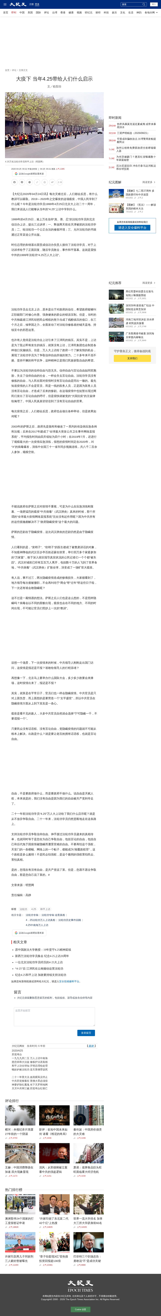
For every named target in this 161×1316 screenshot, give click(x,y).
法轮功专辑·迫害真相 (53, 915)
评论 (46, 12)
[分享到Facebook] (14, 182)
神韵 (139, 12)
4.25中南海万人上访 (37, 925)
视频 (79, 12)
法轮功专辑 (32, 915)
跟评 (91, 1046)
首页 (5, 12)
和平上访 (45, 909)
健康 (71, 12)
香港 (62, 12)
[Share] (7, 1138)
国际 (38, 12)
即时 (13, 12)
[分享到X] (29, 182)
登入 (154, 4)
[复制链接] (37, 182)
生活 (130, 12)
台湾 (54, 12)
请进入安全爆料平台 (132, 227)
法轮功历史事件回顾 (69, 920)
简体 (37, 4)
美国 (30, 12)
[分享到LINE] (22, 182)
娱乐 (114, 12)
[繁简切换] (60, 182)
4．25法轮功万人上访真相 (40, 920)
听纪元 (88, 12)
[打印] (45, 182)
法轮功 (23, 909)
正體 (31, 4)
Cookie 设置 (80, 1309)
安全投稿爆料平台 (69, 981)
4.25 (33, 909)
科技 (106, 12)
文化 (122, 12)
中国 (22, 12)
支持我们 (132, 358)
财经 (98, 12)
